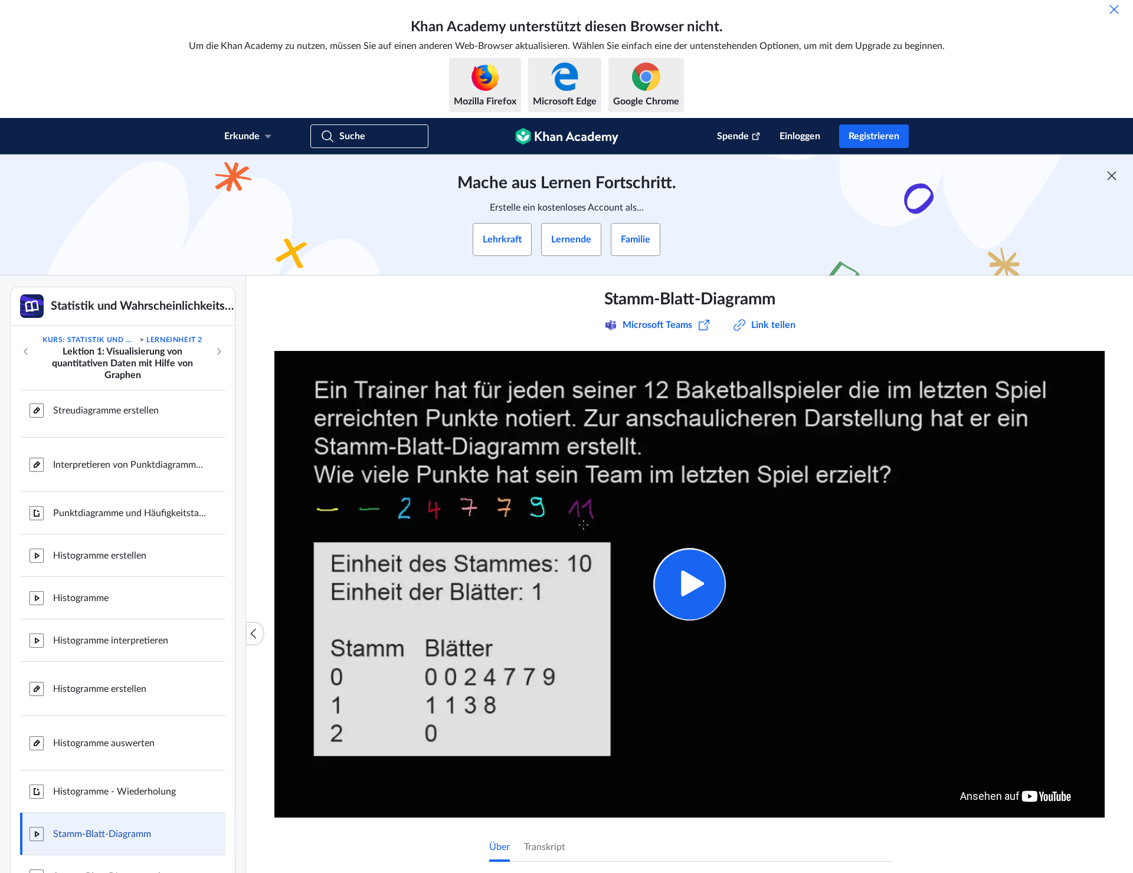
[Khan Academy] (566, 136)
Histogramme (81, 598)
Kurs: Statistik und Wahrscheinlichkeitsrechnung (89, 339)
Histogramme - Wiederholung (114, 791)
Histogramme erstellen (99, 555)
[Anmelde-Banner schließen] (1112, 176)
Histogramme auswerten (104, 743)
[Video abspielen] (689, 584)
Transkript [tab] (544, 847)
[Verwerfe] (1114, 9)
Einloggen (800, 136)
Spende (733, 136)
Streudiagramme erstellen (106, 410)
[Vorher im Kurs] (26, 351)
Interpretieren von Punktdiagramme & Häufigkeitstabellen (130, 465)
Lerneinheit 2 (174, 339)
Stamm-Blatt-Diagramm (102, 834)
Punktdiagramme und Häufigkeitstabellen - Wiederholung (130, 513)
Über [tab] (499, 847)
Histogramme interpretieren (110, 640)
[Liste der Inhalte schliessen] (254, 633)
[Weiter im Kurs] (219, 351)
